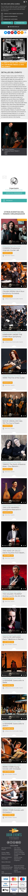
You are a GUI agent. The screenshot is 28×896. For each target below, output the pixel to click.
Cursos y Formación (19, 852)
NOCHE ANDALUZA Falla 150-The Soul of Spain (12, 422)
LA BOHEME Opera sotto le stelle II (13, 725)
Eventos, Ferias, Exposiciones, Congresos (18, 859)
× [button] (26, 1)
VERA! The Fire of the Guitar (14, 378)
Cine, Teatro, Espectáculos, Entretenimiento (18, 849)
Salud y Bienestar (6, 862)
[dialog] (14, 14)
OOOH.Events (15, 837)
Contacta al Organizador (14, 193)
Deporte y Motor (5, 854)
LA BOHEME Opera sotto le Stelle (13, 681)
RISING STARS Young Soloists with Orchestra (11, 768)
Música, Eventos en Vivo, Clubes (12, 246)
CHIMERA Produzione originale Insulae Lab (11, 249)
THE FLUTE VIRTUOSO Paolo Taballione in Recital (13, 638)
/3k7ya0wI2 (9, 200)
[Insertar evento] (22, 32)
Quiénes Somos (5, 865)
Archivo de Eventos (19, 865)
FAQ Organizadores (6, 873)
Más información (5, 10)
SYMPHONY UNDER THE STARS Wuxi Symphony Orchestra (12, 336)
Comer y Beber (5, 852)
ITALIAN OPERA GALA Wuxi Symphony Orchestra (13, 292)
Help (2, 872)
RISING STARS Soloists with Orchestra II (13, 811)
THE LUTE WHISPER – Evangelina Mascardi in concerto (12, 509)
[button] (14, 27)
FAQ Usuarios (17, 872)
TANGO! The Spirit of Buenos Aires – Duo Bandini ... (14, 465)
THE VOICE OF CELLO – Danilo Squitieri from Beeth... (14, 552)
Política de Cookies (19, 867)
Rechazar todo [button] (20, 22)
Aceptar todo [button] (7, 22)
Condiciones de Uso (6, 868)
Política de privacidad (6, 867)
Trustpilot (14, 893)
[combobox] (24, 2)
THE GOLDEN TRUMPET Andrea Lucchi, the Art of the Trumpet (14, 595)
